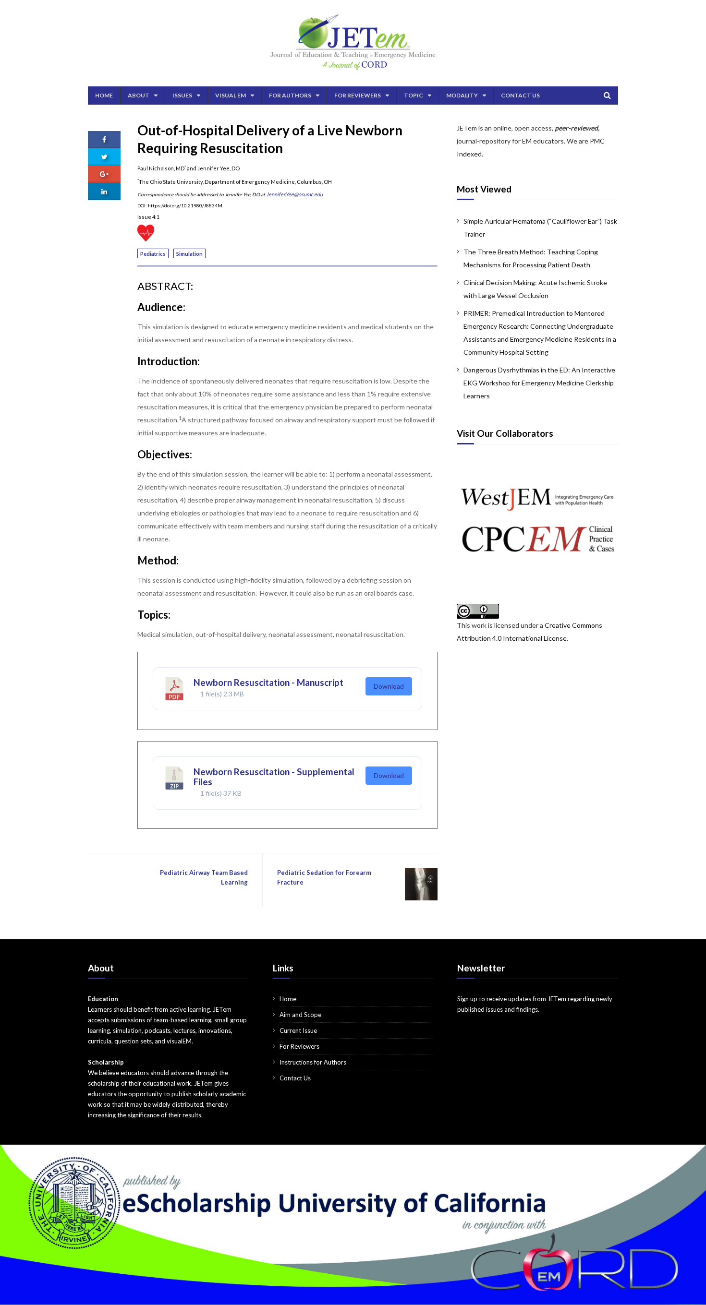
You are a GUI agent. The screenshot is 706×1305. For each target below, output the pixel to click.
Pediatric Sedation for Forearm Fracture (324, 877)
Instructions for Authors (313, 1062)
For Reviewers (357, 95)
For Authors (290, 95)
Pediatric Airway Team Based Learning (204, 877)
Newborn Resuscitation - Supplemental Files (274, 776)
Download (389, 686)
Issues (182, 95)
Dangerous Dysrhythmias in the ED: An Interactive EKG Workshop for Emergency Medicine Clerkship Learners (539, 383)
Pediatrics (153, 254)
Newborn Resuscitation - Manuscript (268, 682)
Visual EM (230, 95)
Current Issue (298, 1030)
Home (104, 95)
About (138, 95)
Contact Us (520, 95)
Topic (413, 95)
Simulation (189, 254)
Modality (462, 95)
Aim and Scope (300, 1014)
